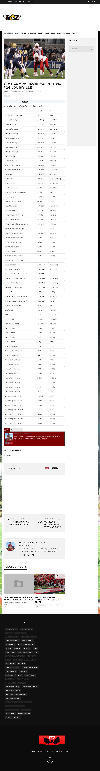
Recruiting (50, 33)
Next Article (50, 518)
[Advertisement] (62, 17)
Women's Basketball (13, 717)
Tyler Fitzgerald (24, 713)
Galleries (8, 2)
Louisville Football (13, 698)
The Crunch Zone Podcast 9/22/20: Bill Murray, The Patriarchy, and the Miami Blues (49, 524)
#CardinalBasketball (28, 636)
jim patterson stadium (14, 675)
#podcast (27, 648)
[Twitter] (6, 443)
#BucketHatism (20, 633)
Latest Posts (17, 430)
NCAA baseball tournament (15, 706)
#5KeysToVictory (11, 629)
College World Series (30, 667)
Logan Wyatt (10, 682)
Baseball (32, 33)
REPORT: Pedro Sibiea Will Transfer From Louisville (19, 598)
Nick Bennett (25, 709)
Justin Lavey (10, 679)
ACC (36, 652)
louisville (21, 682)
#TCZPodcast (10, 652)
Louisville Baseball (12, 686)
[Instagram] (9, 443)
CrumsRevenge (63, 33)
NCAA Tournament (12, 709)
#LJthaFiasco (10, 644)
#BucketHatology (12, 636)
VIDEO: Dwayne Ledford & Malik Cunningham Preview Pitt (18, 523)
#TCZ (35, 648)
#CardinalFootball (12, 640)
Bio (7, 430)
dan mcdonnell (11, 671)
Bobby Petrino (30, 659)
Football (8, 33)
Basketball (20, 33)
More (74, 33)
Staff (30, 2)
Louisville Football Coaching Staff (18, 702)
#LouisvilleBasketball (26, 644)
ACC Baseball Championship (15, 656)
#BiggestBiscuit (26, 629)
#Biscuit (9, 633)
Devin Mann (23, 671)
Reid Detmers (10, 713)
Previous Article (19, 518)
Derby (40, 33)
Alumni (8, 659)
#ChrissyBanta (27, 640)
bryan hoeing (10, 663)
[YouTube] (11, 443)
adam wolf (31, 656)
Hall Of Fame (20, 2)
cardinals (21, 663)
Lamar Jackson (23, 679)
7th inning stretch (25, 652)
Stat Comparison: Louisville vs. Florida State (47, 599)
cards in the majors (13, 667)
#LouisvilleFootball (13, 648)
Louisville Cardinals (13, 690)
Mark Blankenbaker (12, 91)
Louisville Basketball (30, 686)
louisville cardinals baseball (16, 694)
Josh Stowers (30, 675)
